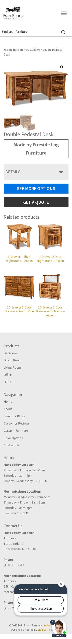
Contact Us (11, 445)
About (8, 409)
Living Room (12, 367)
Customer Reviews (17, 423)
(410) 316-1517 (14, 565)
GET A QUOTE (36, 202)
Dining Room (13, 360)
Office (8, 375)
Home (8, 401)
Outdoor (10, 382)
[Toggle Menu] (64, 13)
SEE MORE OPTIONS (36, 188)
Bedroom (10, 353)
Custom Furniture (16, 430)
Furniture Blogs (14, 416)
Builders (35, 49)
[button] (62, 67)
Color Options (13, 438)
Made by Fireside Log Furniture (36, 148)
